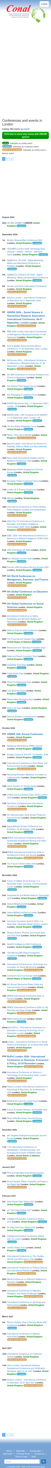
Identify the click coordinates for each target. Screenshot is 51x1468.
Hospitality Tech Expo (16, 664)
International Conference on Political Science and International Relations (27, 1269)
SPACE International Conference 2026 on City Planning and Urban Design (27, 1009)
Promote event (23, 1453)
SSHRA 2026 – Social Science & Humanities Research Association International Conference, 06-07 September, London (26, 317)
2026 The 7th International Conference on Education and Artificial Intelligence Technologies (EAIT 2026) (26, 524)
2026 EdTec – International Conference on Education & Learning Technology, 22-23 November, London (26, 1030)
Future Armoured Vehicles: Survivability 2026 (27, 1109)
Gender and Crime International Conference (27, 286)
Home (9, 1450)
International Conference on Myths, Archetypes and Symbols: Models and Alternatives (24, 618)
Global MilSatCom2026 (17, 903)
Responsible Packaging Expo (20, 699)
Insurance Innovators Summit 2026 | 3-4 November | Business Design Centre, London (27, 922)
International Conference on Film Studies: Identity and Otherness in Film (25, 1257)
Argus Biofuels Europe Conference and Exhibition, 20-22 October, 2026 (24, 828)
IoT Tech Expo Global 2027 (19, 1210)
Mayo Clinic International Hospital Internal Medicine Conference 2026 (25, 459)
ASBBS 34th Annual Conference (25, 734)
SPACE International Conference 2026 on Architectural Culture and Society (25, 853)
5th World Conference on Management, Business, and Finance (27, 577)
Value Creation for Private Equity (21, 786)
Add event (7, 1453)
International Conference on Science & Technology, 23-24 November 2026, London (27, 1074)
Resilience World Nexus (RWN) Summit (24, 745)
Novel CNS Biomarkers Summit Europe (24, 1118)
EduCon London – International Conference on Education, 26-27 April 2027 (26, 1381)
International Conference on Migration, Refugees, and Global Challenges (24, 1292)
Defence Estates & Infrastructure (21, 716)
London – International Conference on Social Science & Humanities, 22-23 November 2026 (27, 1043)
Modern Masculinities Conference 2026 (24, 240)
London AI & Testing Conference (21, 489)
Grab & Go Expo (14, 707)
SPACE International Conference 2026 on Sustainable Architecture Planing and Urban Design (26, 840)
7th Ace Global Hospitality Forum (22, 426)
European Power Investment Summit (23, 480)
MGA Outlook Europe (16, 1018)
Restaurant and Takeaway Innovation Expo (26, 647)
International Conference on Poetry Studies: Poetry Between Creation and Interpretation (26, 508)
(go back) (25, 128)
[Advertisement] (13, 75)
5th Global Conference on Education (27, 591)
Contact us (39, 1453)
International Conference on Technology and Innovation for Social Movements (27, 965)
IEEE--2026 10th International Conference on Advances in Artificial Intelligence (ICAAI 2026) (27, 537)
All (11, 159)
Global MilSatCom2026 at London (22, 912)
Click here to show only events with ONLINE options (25, 135)
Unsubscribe (35, 1450)
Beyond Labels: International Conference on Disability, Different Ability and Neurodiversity (27, 445)
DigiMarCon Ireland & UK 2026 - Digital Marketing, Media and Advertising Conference (27, 276)
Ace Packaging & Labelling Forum (22, 394)
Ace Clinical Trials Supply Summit (22, 386)
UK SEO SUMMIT (15, 222)
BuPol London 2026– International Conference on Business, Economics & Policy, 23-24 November (27, 1060)
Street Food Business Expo (19, 682)
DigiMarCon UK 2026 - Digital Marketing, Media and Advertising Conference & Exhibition (25, 263)
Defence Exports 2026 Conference (22, 630)
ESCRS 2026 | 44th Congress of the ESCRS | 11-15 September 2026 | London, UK (27, 416)
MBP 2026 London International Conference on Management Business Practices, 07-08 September (27, 334)
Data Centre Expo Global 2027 (21, 1201)
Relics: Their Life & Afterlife (19, 434)
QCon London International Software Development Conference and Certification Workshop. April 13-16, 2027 (26, 1368)
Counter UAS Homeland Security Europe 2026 (28, 567)
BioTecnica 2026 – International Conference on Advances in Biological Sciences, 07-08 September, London (26, 363)
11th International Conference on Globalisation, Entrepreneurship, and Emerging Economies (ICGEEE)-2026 (24, 1149)
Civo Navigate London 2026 (19, 558)
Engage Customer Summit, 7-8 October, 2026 (27, 754)
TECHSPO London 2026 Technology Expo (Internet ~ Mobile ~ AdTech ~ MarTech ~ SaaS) (26, 251)
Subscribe (20, 1450)
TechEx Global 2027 (16, 1247)
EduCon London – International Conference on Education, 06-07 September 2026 (26, 299)
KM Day (10, 498)
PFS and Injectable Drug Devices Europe (25, 1172)
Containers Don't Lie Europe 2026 (22, 975)
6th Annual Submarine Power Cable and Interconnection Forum (25, 986)
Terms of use (21, 1456)
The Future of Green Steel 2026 (21, 863)
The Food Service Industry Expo (21, 638)
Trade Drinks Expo (15, 673)
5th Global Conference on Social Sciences (25, 605)
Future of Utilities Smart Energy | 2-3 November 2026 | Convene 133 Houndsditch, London (27, 883)
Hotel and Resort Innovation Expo (22, 656)
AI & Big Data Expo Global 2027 (21, 1227)
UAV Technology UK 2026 (18, 549)
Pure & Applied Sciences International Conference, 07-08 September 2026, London (27, 347)
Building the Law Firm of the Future (23, 1100)
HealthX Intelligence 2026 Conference (24, 944)
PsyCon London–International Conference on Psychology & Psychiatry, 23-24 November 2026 (27, 1089)
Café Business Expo (16, 690)
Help (34, 1456)
